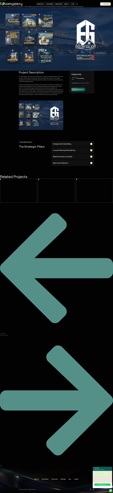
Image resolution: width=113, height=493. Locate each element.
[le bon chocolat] (56, 191)
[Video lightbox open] (41, 115)
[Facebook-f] (90, 489)
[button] (105, 4)
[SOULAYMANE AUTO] (18, 191)
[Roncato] (94, 191)
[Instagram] (93, 489)
